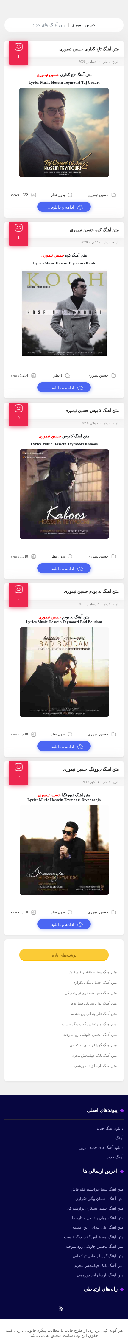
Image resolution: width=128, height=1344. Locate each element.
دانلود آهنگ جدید (110, 1128)
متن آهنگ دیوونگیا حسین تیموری (91, 769)
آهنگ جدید (115, 1157)
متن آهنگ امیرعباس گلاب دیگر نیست (89, 1024)
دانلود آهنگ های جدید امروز (102, 1147)
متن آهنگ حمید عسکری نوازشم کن (91, 993)
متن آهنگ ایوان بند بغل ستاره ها (93, 1003)
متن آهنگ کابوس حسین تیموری (92, 410)
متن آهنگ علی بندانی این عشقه (94, 1014)
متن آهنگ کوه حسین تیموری (94, 230)
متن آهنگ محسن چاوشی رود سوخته (90, 1035)
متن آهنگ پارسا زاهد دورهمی (95, 1066)
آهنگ (119, 1138)
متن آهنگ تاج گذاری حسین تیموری (89, 49)
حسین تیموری (98, 195)
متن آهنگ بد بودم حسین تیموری (91, 591)
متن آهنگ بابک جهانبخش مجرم (94, 1055)
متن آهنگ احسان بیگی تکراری (95, 982)
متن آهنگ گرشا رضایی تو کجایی (93, 1045)
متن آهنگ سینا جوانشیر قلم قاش (92, 972)
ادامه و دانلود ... (60, 207)
